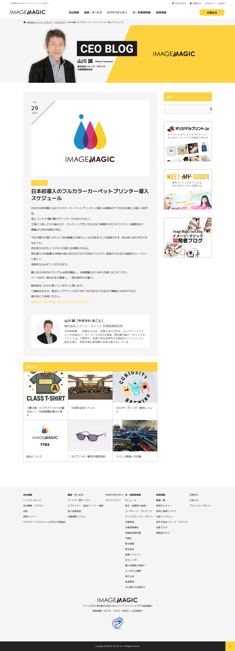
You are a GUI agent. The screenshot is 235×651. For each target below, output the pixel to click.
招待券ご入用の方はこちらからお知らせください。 (60, 302)
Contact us (209, 3)
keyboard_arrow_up (230, 646)
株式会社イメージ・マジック (39, 22)
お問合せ (212, 12)
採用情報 (161, 12)
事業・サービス (93, 12)
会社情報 (74, 12)
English (221, 3)
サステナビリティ (117, 12)
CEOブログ (60, 22)
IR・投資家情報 (142, 12)
